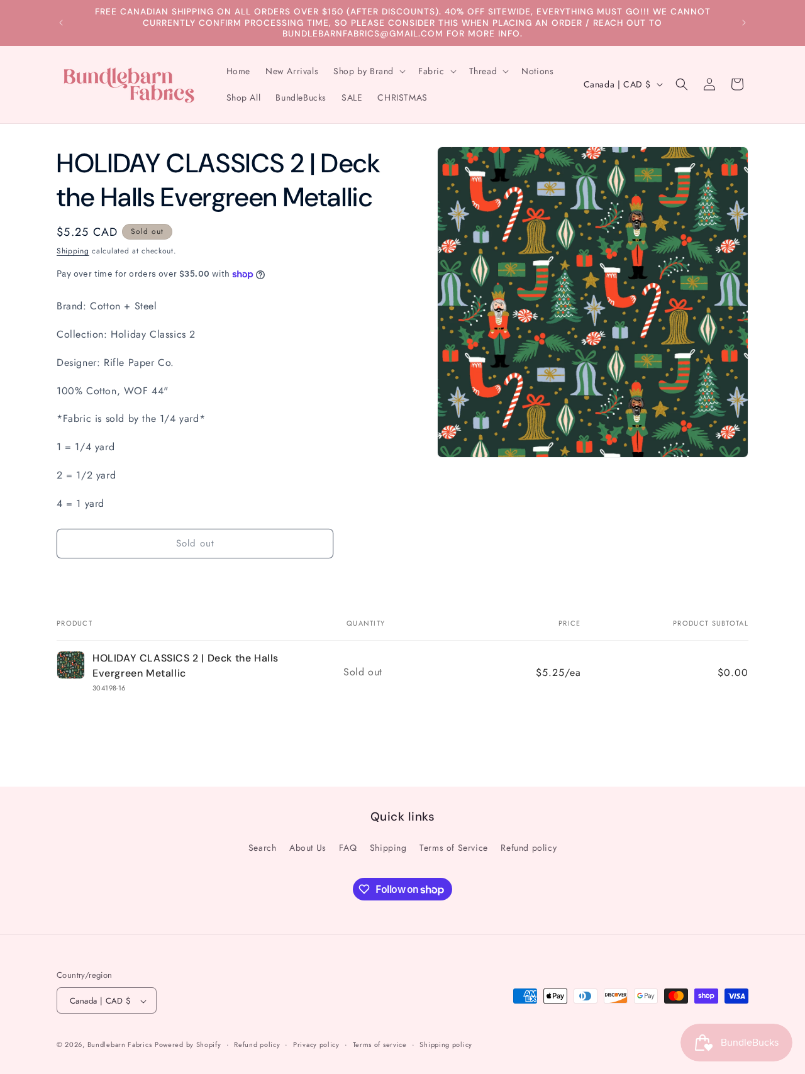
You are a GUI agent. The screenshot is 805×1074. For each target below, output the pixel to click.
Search (262, 847)
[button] (368, 71)
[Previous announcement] (61, 23)
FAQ (348, 847)
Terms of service (380, 1044)
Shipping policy (445, 1044)
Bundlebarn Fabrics (119, 1045)
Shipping (73, 251)
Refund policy (529, 847)
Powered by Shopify (188, 1045)
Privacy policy (316, 1044)
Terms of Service (453, 847)
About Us (307, 847)
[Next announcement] (744, 23)
